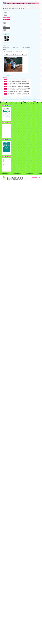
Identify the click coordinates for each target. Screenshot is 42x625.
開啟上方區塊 (38, 4)
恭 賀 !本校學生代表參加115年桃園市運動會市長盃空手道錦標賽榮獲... (18, 81)
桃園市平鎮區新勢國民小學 (20, 176)
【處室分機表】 (21, 178)
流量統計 (6, 156)
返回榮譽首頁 (6, 8)
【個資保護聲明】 (21, 179)
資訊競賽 (4, 23)
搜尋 (23, 8)
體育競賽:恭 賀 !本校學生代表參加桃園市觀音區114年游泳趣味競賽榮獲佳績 (21, 3)
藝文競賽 (4, 29)
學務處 (13, 8)
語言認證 (4, 22)
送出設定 (6, 17)
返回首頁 (34, 177)
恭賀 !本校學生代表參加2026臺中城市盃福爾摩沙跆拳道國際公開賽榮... (18, 93)
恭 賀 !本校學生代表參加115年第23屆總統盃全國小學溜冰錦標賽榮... (17, 86)
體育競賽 (10, 8)
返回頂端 (38, 177)
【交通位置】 (23, 177)
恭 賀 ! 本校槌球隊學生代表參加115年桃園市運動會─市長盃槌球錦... (17, 91)
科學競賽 (4, 30)
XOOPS (12, 176)
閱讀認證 (4, 26)
